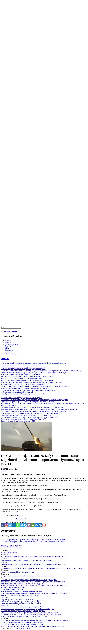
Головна (8, 340)
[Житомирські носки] (44, 49)
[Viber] (29, 525)
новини (5, 358)
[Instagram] (6, 525)
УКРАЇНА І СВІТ (11, 344)
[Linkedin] (14, 525)
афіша (7, 348)
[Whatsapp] (18, 525)
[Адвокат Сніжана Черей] (44, 33)
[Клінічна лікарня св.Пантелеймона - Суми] (44, 16)
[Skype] (25, 525)
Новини (8, 342)
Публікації (9, 346)
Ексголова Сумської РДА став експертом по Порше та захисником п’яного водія (35, 542)
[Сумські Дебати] (9, 332)
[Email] (33, 525)
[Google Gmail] (44, 525)
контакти (8, 352)
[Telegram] (21, 525)
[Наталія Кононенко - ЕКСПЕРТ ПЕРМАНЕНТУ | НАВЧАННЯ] (44, 66)
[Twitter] (10, 525)
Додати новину (11, 354)
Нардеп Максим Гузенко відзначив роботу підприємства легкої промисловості (35, 540)
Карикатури (9, 350)
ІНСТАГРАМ (21, 519)
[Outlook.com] (40, 525)
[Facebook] (3, 525)
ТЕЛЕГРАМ (20, 515)
